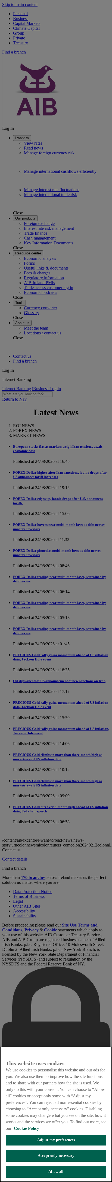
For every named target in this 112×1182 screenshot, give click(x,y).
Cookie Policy (26, 1128)
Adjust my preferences (56, 1140)
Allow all (55, 1172)
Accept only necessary (56, 1156)
